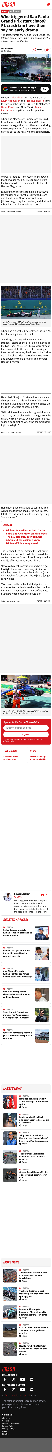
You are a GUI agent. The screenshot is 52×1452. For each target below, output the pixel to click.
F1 (11, 11)
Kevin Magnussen (11, 101)
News (17, 11)
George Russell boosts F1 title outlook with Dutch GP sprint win (33, 1175)
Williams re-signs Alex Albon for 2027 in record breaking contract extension (16, 953)
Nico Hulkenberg (34, 101)
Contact (5, 1421)
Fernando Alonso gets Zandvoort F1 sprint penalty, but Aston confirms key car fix (33, 1312)
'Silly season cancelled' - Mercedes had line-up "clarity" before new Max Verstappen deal (34, 1138)
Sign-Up (5, 1434)
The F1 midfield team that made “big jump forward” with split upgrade (34, 1294)
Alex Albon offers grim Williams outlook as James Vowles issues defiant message (17, 974)
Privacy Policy (8, 741)
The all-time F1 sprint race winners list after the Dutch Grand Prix (32, 1156)
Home (4, 11)
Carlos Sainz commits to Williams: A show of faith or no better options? (17, 933)
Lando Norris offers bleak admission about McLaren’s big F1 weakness (34, 1120)
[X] (14, 1380)
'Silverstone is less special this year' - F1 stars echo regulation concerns (17, 1035)
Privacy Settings (8, 1429)
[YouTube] (23, 1380)
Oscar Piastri (8, 107)
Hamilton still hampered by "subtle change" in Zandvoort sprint (33, 1101)
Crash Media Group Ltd (17, 1395)
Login (4, 1431)
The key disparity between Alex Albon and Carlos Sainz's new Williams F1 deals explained (24, 540)
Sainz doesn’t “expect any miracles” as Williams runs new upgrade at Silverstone (16, 1015)
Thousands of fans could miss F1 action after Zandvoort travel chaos (33, 1275)
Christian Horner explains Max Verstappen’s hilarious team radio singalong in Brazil (12, 758)
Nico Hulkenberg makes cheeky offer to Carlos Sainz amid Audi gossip (16, 994)
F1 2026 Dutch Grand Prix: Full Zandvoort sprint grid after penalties (33, 1330)
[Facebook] (5, 1380)
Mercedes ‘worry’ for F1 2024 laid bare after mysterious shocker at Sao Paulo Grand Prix (39, 758)
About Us (6, 1418)
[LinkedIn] (32, 1380)
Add (44, 89)
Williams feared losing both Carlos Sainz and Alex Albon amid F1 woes (26, 532)
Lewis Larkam (7, 48)
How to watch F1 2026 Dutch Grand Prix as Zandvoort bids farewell (33, 1349)
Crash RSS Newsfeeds (11, 1424)
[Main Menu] (48, 4)
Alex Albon (17, 98)
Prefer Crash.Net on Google (23, 87)
